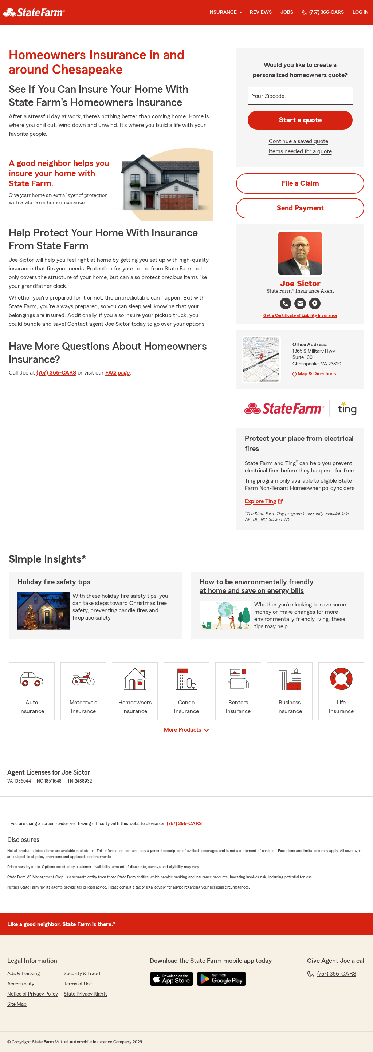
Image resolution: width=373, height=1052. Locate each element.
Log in (361, 12)
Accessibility (20, 983)
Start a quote (300, 120)
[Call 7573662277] (285, 303)
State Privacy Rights (85, 994)
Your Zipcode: (269, 96)
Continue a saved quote (298, 141)
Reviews (261, 12)
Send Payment (300, 208)
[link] (34, 12)
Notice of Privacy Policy (32, 994)
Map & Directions (317, 373)
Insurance (222, 12)
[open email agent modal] (300, 304)
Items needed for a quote (300, 151)
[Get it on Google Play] (221, 979)
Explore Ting (260, 501)
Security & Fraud (82, 973)
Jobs (286, 12)
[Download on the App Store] (171, 979)
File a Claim (300, 183)
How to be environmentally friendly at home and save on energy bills (257, 586)
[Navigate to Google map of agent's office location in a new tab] (315, 303)
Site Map (17, 1004)
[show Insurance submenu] (240, 12)
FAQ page (117, 373)
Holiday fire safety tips (53, 582)
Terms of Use (78, 983)
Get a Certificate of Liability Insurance (300, 315)
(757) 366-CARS (326, 12)
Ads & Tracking (23, 973)
